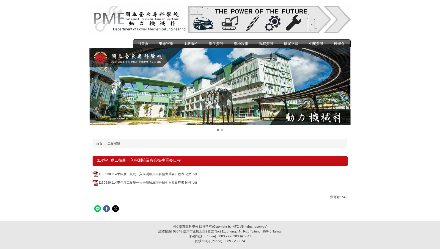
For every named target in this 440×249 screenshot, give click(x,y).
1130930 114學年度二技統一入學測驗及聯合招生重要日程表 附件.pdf (148, 182)
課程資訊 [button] (266, 44)
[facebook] (107, 209)
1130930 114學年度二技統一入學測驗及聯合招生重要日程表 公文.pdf (148, 174)
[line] (98, 209)
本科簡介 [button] (191, 44)
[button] (95, 90)
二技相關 (113, 143)
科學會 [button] (339, 44)
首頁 (99, 143)
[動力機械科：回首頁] (220, 19)
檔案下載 (291, 44)
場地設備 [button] (241, 44)
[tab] (218, 129)
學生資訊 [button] (216, 44)
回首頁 (143, 44)
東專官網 (166, 44)
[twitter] (116, 209)
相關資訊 (316, 44)
